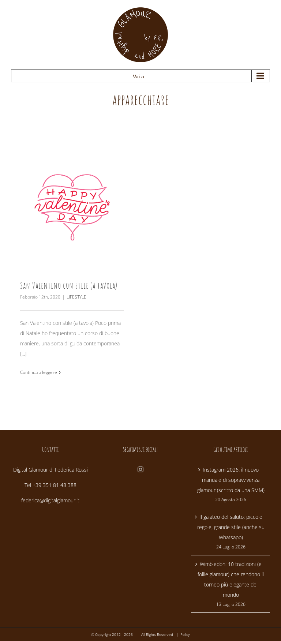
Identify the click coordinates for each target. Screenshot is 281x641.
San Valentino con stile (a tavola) (68, 285)
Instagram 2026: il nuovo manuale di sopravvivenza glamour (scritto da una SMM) (231, 480)
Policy (185, 634)
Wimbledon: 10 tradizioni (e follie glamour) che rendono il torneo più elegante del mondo (231, 579)
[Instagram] (140, 469)
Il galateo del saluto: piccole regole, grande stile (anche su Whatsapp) (231, 527)
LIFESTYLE (76, 297)
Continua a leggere (38, 372)
